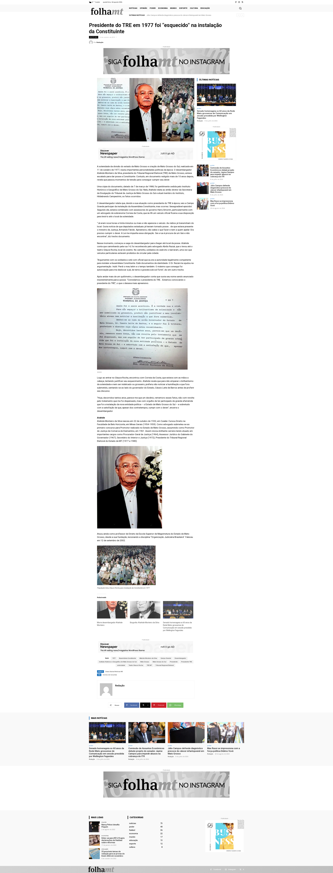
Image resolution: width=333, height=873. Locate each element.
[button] (240, 8)
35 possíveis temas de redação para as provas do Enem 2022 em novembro (113, 853)
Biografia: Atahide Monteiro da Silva (144, 622)
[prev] (238, 15)
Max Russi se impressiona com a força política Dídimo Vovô (169, 15)
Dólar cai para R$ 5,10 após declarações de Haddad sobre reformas (113, 840)
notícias (93, 37)
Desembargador (180, 658)
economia (104, 835)
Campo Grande (166, 658)
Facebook (217, 869)
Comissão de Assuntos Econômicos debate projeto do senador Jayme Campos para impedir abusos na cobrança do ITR (222, 172)
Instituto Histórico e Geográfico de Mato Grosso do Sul (118, 662)
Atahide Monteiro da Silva (148, 658)
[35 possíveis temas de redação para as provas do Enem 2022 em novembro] (94, 853)
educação (104, 849)
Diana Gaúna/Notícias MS (114, 671)
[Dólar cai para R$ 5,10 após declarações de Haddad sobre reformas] (94, 840)
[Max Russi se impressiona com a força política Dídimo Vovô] (203, 204)
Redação (100, 42)
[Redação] (91, 42)
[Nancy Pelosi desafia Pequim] (94, 826)
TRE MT (149, 665)
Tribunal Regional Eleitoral (165, 665)
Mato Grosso (144, 662)
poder (199, 108)
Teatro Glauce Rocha (136, 665)
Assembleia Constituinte (127, 658)
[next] (242, 15)
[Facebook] (235, 2)
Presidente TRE (186, 662)
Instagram (232, 869)
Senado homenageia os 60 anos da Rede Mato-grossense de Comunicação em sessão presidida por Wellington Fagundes (216, 114)
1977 (114, 658)
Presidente (174, 662)
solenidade (121, 665)
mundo (104, 822)
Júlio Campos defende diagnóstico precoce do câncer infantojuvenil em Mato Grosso (220, 189)
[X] (242, 2)
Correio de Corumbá (110, 675)
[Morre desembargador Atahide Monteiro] (112, 609)
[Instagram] (239, 2)
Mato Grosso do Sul (159, 662)
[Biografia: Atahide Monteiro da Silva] (145, 609)
